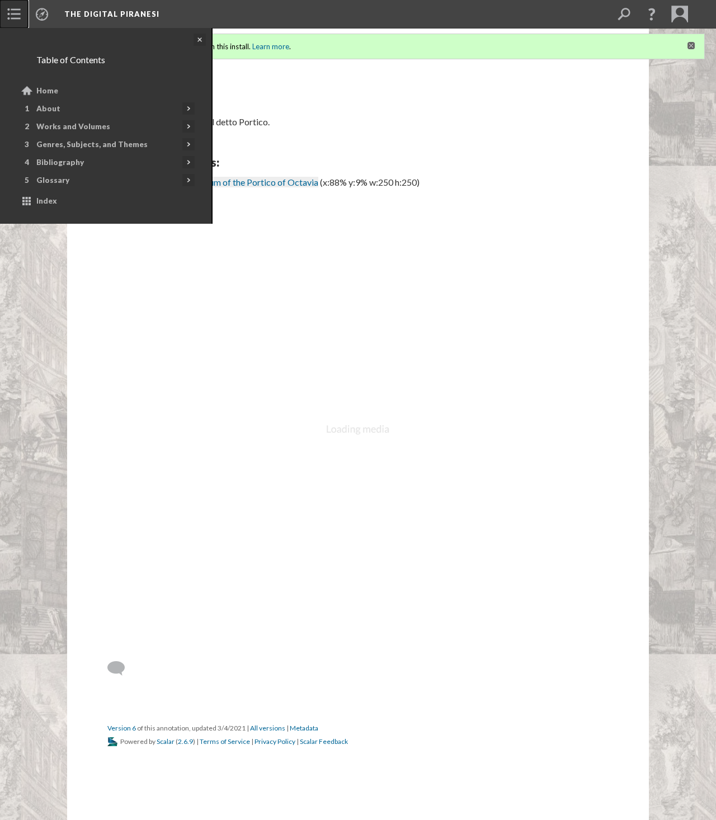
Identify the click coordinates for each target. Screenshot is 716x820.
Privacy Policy (275, 741)
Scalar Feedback (324, 741)
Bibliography (60, 162)
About (48, 108)
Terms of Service (225, 741)
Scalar (166, 741)
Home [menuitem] (47, 90)
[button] (652, 14)
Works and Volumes (73, 126)
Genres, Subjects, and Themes (92, 144)
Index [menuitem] (46, 200)
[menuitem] (14, 14)
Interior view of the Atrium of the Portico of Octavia (219, 182)
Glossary (52, 180)
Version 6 (121, 728)
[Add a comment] (121, 668)
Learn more (270, 46)
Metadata (304, 728)
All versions (267, 728)
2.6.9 (185, 741)
